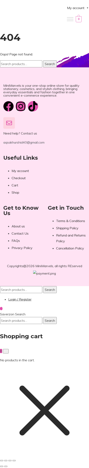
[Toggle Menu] (70, 19)
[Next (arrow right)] (5, 466)
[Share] (10, 460)
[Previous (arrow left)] (1, 466)
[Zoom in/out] (1, 460)
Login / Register (19, 299)
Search (50, 64)
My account (75, 8)
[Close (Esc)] (14, 460)
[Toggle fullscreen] (5, 460)
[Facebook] (8, 106)
